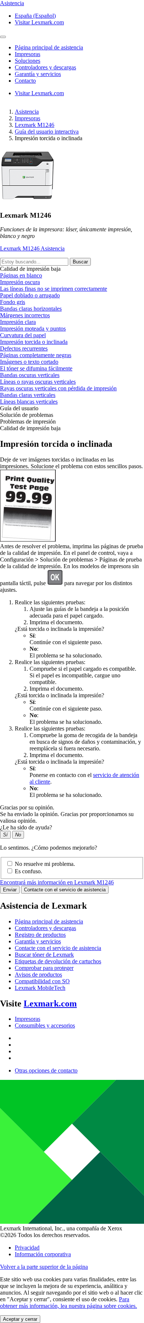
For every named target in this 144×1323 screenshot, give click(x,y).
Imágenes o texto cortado (29, 362)
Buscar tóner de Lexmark (44, 954)
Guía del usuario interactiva (47, 131)
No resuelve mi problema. (45, 864)
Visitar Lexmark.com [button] (39, 22)
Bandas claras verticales (27, 395)
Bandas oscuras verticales (29, 375)
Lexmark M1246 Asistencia (32, 248)
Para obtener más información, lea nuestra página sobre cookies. (68, 1302)
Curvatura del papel (23, 335)
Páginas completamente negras (35, 355)
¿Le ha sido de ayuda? (26, 827)
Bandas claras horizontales (31, 308)
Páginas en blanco (21, 275)
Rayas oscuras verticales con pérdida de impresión (58, 388)
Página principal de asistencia (49, 921)
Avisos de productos (38, 974)
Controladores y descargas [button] (45, 67)
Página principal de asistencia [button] (49, 47)
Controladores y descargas (45, 928)
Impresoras (27, 118)
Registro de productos (40, 935)
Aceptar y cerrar (20, 1319)
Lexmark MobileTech (40, 988)
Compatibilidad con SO (42, 981)
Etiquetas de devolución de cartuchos (58, 961)
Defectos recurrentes (24, 348)
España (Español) (35, 16)
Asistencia (27, 111)
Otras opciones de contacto (46, 1070)
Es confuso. (28, 871)
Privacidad (27, 1247)
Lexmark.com (50, 1003)
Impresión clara (18, 322)
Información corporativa (43, 1254)
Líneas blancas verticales (29, 401)
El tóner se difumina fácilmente (36, 368)
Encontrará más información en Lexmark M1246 (57, 882)
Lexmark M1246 (34, 125)
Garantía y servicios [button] (38, 74)
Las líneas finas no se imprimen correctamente (53, 289)
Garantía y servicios (38, 941)
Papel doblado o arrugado (30, 295)
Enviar (10, 889)
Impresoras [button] (27, 54)
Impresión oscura (20, 282)
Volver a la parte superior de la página (44, 1267)
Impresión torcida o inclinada (34, 342)
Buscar (80, 262)
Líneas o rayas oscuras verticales (38, 382)
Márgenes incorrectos (25, 315)
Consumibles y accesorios (45, 1025)
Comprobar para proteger (44, 968)
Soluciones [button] (27, 61)
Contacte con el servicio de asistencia (65, 889)
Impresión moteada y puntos (33, 328)
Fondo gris (12, 302)
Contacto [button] (25, 80)
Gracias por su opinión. (27, 807)
